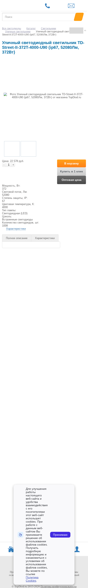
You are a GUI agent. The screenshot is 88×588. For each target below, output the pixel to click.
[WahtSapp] (55, 6)
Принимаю (60, 534)
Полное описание (16, 238)
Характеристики (16, 228)
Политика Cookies (32, 579)
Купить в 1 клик (71, 171)
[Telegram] (62, 6)
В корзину (71, 163)
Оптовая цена (71, 179)
